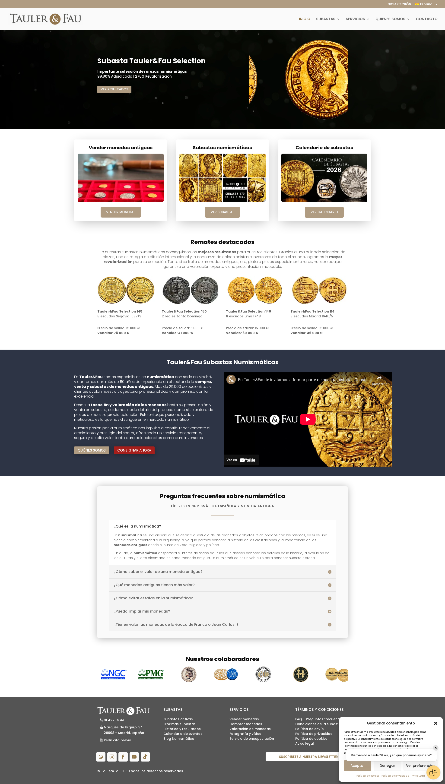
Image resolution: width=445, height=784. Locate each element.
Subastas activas (178, 719)
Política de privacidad (395, 776)
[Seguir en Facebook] (123, 757)
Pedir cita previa (117, 740)
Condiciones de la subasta (318, 724)
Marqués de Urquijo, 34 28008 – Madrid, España (124, 730)
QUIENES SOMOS (390, 19)
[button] (435, 723)
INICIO (304, 19)
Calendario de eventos (182, 733)
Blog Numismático (178, 738)
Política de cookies (367, 776)
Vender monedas (244, 719)
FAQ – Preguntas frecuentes (319, 719)
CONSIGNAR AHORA (134, 450)
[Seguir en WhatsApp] (100, 757)
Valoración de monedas (250, 729)
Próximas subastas (179, 724)
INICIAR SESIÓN (399, 4)
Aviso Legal (419, 776)
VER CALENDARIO (324, 212)
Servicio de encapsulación (251, 738)
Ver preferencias (420, 765)
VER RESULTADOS (114, 89)
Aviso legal (304, 743)
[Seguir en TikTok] (145, 757)
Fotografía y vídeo (245, 733)
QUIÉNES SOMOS (92, 450)
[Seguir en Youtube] (134, 757)
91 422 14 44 (114, 720)
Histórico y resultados (182, 729)
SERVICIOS (355, 19)
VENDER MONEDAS (120, 212)
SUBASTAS (325, 19)
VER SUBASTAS (222, 212)
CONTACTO (427, 19)
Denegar (387, 765)
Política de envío (309, 729)
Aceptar (357, 765)
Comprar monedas (245, 724)
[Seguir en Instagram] (112, 757)
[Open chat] (433, 772)
